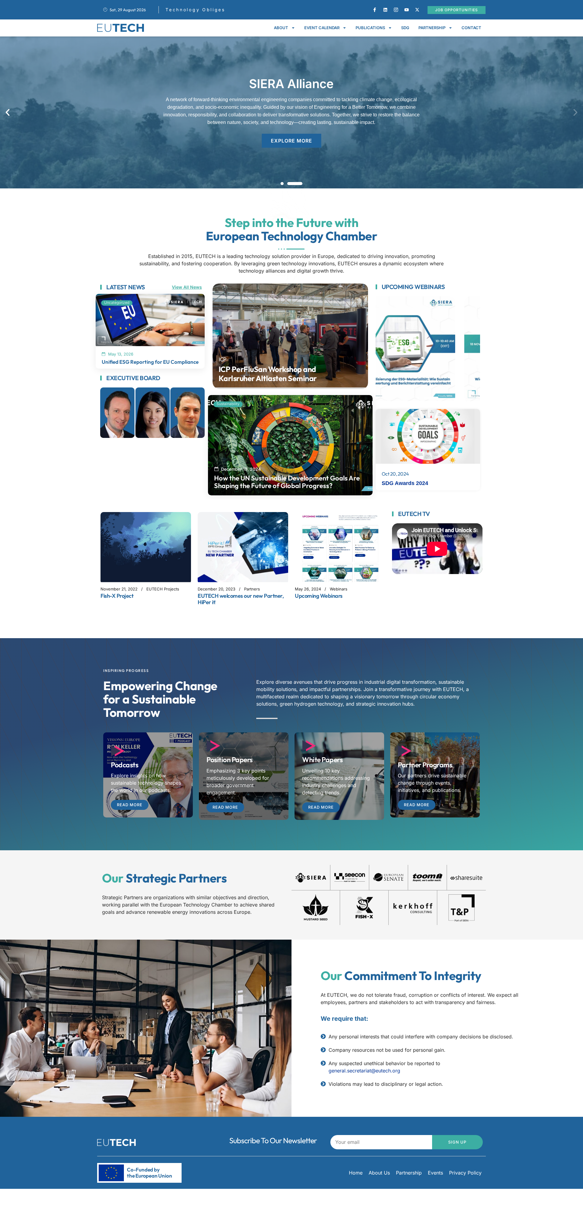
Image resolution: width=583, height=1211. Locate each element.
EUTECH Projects (162, 589)
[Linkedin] (385, 9)
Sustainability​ (228, 403)
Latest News (125, 287)
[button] (7, 112)
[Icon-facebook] (374, 9)
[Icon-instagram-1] (396, 9)
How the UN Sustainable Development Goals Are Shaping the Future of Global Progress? (287, 482)
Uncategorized (116, 302)
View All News (187, 287)
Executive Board (133, 378)
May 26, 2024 (308, 589)
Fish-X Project (117, 595)
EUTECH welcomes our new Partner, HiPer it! (241, 599)
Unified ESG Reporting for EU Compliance (150, 362)
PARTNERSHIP (431, 27)
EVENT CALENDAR (321, 27)
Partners (252, 589)
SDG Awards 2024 (405, 483)
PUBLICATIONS (370, 27)
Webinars (338, 589)
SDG (405, 27)
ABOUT (281, 27)
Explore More (291, 141)
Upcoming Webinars (413, 287)
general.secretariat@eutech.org (364, 1071)
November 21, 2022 (119, 589)
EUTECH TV (414, 514)
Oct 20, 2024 (395, 474)
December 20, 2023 (216, 589)
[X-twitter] (417, 9)
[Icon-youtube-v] (406, 9)
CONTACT (471, 27)
